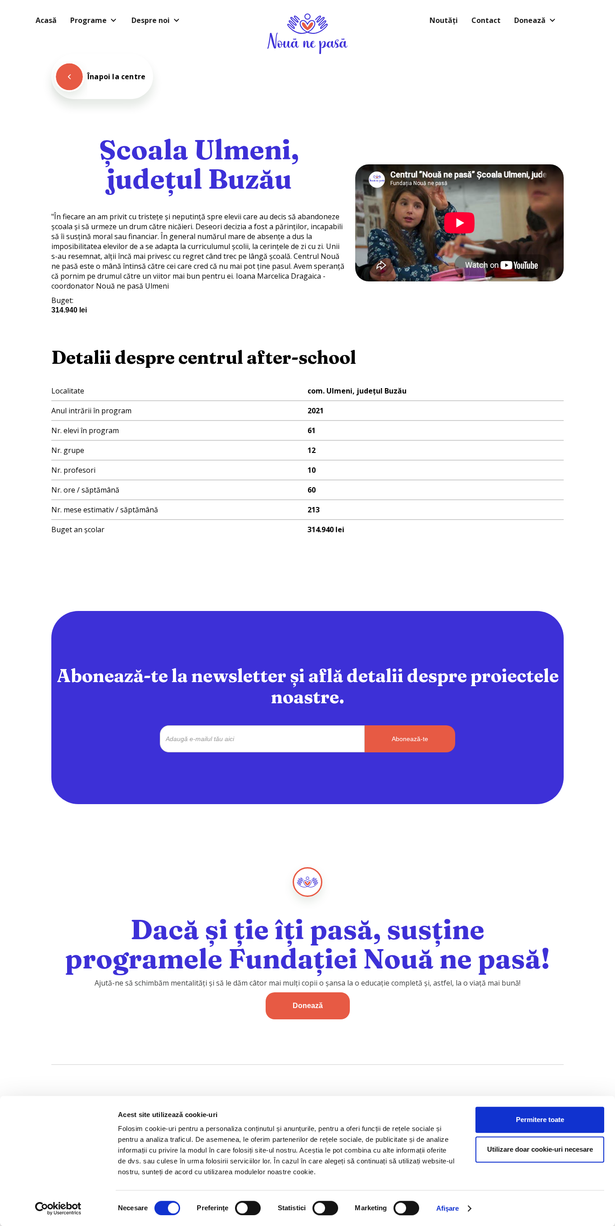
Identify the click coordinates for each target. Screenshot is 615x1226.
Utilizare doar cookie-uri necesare (540, 1149)
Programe (88, 20)
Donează (530, 20)
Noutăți (444, 20)
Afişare (447, 1208)
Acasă (46, 20)
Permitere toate (540, 1119)
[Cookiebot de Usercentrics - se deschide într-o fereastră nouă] (58, 1208)
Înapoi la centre (116, 76)
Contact (486, 20)
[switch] (248, 1208)
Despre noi (150, 20)
